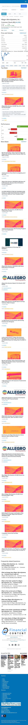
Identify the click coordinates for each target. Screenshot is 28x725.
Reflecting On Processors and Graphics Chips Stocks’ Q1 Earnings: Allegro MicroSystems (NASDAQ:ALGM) (12, 514)
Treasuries (21, 16)
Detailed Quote (23, 33)
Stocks (10, 13)
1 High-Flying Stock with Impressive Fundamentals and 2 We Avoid (14, 381)
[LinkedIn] (15, 645)
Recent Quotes (4, 9)
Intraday (3, 65)
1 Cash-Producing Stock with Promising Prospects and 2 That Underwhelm (14, 229)
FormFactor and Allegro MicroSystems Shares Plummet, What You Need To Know (13, 435)
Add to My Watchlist (5, 28)
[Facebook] (12, 645)
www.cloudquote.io (14, 637)
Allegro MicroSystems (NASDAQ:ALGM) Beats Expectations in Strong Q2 (13, 267)
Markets (4, 13)
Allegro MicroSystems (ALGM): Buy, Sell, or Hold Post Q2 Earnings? (13, 106)
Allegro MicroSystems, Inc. (7, 402)
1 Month (11, 65)
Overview (3, 16)
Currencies (11, 16)
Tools (20, 13)
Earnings (14, 161)
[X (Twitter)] (9, 645)
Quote (5, 30)
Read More (23, 141)
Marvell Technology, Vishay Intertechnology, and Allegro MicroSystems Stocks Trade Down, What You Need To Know (13, 362)
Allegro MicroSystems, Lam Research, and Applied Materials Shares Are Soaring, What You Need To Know (14, 550)
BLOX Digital (18, 722)
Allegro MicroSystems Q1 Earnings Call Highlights (11, 248)
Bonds (11, 161)
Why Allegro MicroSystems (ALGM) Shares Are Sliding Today (13, 476)
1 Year (20, 65)
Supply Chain (12, 442)
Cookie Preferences (14, 721)
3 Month (15, 65)
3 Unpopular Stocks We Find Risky (10, 533)
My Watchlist (14, 9)
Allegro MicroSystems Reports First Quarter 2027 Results (13, 284)
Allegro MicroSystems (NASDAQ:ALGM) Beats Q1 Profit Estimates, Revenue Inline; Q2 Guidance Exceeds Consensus (13, 183)
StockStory (4, 92)
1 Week (7, 65)
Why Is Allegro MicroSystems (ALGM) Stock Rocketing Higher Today (12, 495)
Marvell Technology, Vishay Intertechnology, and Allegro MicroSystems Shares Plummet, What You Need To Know (14, 154)
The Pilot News (8, 720)
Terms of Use (22, 720)
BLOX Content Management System (10, 722)
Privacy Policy (21, 640)
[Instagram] (18, 645)
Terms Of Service (13, 641)
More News (23, 67)
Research (21, 30)
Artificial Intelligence (7, 94)
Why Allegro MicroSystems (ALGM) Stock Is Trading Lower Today (12, 210)
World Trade (9, 347)
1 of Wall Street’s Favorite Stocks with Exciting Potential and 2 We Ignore (13, 321)
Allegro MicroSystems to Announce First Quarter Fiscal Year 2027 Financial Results (13, 398)
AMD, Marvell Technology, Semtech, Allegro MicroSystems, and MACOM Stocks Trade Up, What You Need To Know (13, 80)
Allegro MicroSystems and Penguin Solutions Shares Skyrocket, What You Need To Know (12, 416)
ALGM (18, 22)
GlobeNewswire (5, 289)
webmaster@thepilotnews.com (10, 712)
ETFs (15, 13)
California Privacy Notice (7, 721)
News (7, 16)
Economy (11, 94)
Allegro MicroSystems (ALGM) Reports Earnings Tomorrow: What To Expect (13, 302)
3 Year (24, 65)
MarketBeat (4, 252)
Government (9, 557)
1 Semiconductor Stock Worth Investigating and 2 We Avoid (13, 173)
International (16, 16)
